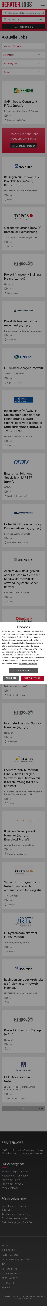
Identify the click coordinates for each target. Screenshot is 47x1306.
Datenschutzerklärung (28, 664)
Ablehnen (11, 678)
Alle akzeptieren (32, 678)
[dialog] (23, 653)
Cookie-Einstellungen (23, 671)
